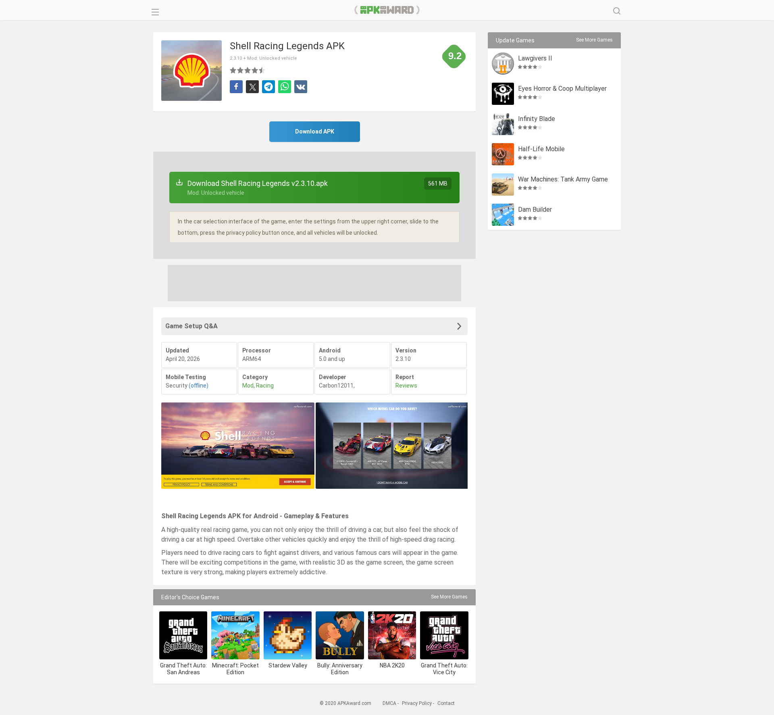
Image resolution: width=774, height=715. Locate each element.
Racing (265, 385)
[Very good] (255, 70)
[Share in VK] (300, 86)
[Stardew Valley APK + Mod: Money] (288, 635)
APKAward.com (387, 10)
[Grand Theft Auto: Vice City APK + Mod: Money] (444, 635)
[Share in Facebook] (236, 86)
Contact (446, 703)
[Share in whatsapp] (284, 86)
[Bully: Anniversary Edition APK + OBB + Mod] (340, 635)
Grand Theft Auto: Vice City (444, 668)
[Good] (248, 70)
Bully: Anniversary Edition (339, 668)
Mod (248, 385)
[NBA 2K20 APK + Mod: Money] (392, 635)
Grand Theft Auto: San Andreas (183, 668)
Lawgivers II (535, 58)
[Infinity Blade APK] (503, 124)
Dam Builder (535, 209)
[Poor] (233, 70)
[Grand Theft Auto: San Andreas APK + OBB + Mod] (183, 635)
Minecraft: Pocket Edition (235, 668)
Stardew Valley (287, 665)
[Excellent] (262, 70)
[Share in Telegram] (268, 86)
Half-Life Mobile (541, 149)
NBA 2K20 (392, 665)
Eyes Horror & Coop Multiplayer (562, 88)
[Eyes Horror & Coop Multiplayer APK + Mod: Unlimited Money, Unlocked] (503, 94)
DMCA (389, 703)
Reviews (406, 385)
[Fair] (240, 70)
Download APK (314, 131)
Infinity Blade (536, 119)
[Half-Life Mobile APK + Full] (503, 154)
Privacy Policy (417, 703)
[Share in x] (252, 86)
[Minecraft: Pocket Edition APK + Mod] (235, 635)
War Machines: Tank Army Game (563, 179)
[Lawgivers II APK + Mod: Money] (503, 63)
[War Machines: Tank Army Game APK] (503, 184)
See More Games (449, 597)
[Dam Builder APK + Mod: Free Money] (503, 215)
